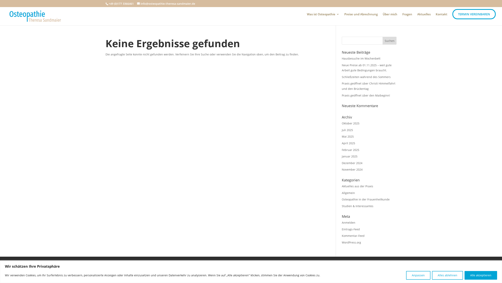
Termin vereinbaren (474, 14)
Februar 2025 (350, 150)
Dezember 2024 (352, 163)
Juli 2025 (347, 130)
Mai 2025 (348, 136)
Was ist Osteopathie (321, 14)
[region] (251, 271)
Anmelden (348, 222)
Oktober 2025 (350, 123)
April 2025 (348, 143)
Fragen (407, 14)
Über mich (390, 14)
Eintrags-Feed (351, 229)
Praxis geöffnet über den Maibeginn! (366, 95)
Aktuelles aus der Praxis (357, 186)
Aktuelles (424, 14)
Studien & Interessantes (357, 206)
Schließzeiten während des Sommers (366, 77)
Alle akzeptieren (480, 275)
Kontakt (441, 14)
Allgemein (348, 193)
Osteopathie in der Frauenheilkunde (366, 199)
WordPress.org (351, 242)
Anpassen (418, 275)
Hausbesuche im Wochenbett (361, 58)
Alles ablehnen (447, 275)
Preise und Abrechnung (361, 14)
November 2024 (352, 169)
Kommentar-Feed (353, 236)
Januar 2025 (349, 156)
